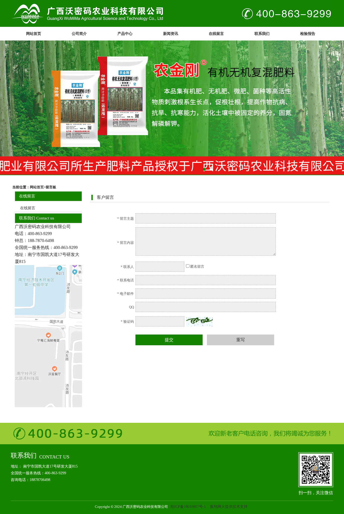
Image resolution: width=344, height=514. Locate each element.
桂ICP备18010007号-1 (188, 507)
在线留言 (216, 34)
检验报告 (307, 34)
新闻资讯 (170, 34)
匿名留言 (196, 267)
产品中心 (124, 34)
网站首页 (33, 34)
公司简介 (79, 34)
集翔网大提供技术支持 (229, 507)
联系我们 (262, 34)
